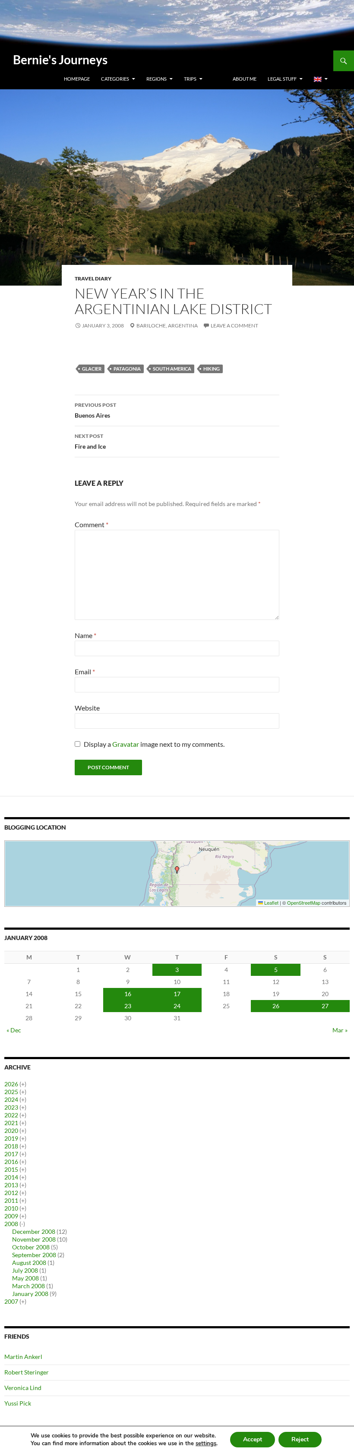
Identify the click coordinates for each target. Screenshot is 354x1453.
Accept (252, 1439)
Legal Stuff (282, 79)
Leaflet (270, 902)
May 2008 (25, 1278)
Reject (300, 1439)
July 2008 (25, 1270)
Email (85, 671)
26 (275, 1006)
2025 (11, 1091)
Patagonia (127, 368)
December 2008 (33, 1231)
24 (177, 1006)
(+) (22, 1084)
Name (85, 635)
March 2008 (28, 1285)
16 (127, 993)
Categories (115, 79)
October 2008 (31, 1247)
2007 (11, 1301)
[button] (177, 870)
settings (206, 1443)
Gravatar (125, 744)
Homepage (77, 79)
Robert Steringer (26, 1372)
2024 (11, 1099)
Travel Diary (93, 278)
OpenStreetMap (303, 902)
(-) (22, 1223)
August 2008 (29, 1262)
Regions (156, 79)
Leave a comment (234, 325)
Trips (190, 79)
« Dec (13, 1030)
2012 (11, 1192)
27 (325, 1006)
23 (127, 1006)
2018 (11, 1146)
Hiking (211, 368)
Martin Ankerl (23, 1356)
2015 (11, 1169)
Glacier (91, 368)
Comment (91, 524)
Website (87, 708)
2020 (11, 1130)
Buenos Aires (95, 410)
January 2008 (30, 1293)
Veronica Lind (22, 1387)
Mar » (340, 1030)
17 (177, 993)
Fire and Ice (90, 441)
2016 (11, 1161)
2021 (11, 1122)
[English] (321, 79)
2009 (11, 1216)
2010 (11, 1208)
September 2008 (34, 1254)
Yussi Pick (17, 1403)
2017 (11, 1153)
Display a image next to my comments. (154, 744)
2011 (11, 1200)
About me (244, 79)
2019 (11, 1138)
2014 (11, 1177)
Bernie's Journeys (60, 59)
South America (172, 368)
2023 (11, 1107)
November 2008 (34, 1239)
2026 (11, 1084)
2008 (11, 1223)
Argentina (183, 325)
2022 (11, 1115)
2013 (11, 1185)
